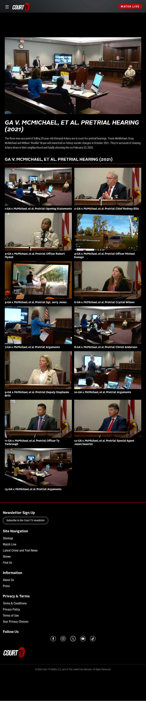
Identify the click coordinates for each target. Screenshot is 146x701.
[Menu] (6, 6)
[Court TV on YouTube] (83, 638)
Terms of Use (11, 615)
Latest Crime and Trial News (20, 550)
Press (6, 586)
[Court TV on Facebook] (53, 638)
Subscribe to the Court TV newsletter (25, 520)
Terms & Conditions (15, 603)
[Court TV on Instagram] (63, 638)
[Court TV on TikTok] (92, 638)
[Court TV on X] (73, 638)
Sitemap (8, 538)
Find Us (7, 562)
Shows (7, 556)
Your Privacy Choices (15, 621)
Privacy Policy (11, 609)
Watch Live (130, 6)
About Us (8, 580)
